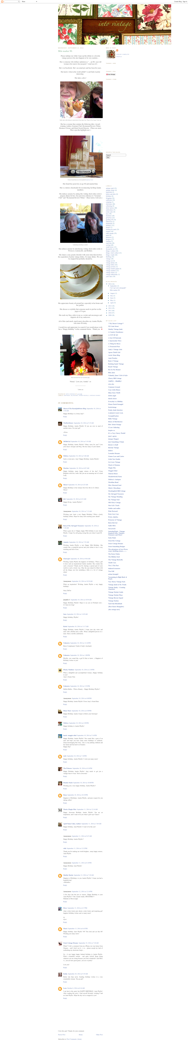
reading (108, 241)
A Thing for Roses (114, 343)
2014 (110, 284)
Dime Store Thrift (114, 393)
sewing (108, 245)
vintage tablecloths (112, 274)
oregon (108, 231)
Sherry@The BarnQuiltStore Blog (74, 408)
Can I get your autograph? (118, 288)
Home (81, 1035)
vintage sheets (110, 272)
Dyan (65, 795)
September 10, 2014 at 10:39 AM (82, 581)
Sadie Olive (112, 525)
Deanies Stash (68, 782)
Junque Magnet (113, 439)
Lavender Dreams (114, 453)
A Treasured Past (114, 346)
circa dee (111, 384)
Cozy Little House (114, 390)
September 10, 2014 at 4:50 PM (81, 711)
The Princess (67, 768)
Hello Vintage (112, 419)
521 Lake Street (113, 326)
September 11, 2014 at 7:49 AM (91, 824)
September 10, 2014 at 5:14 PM (87, 735)
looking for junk (111, 229)
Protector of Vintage (115, 520)
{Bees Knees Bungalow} (116, 606)
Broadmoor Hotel (89, 179)
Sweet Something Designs (116, 546)
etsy (107, 214)
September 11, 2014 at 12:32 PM (77, 848)
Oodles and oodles (114, 508)
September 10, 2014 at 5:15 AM (84, 423)
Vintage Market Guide (115, 592)
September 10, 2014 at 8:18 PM (82, 768)
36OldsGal (66, 441)
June (111, 298)
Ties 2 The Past (113, 565)
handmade (109, 223)
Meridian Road (113, 482)
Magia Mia (112, 468)
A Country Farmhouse (115, 332)
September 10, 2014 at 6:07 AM (79, 468)
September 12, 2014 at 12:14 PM (82, 891)
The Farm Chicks (114, 554)
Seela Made (112, 538)
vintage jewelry (110, 267)
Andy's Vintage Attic (115, 349)
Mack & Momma (114, 465)
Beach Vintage (113, 367)
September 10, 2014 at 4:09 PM (81, 698)
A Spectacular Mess (114, 341)
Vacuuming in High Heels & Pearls (117, 578)
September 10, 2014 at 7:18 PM (77, 756)
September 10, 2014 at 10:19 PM (77, 795)
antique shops (110, 190)
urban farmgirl (113, 574)
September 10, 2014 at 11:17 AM (78, 626)
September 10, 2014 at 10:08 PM (83, 783)
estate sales (109, 212)
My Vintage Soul (113, 499)
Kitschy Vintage (113, 447)
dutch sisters (112, 398)
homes (108, 227)
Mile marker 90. (115, 290)
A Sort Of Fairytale (114, 338)
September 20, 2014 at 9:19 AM (78, 974)
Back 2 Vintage (113, 361)
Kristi (65, 626)
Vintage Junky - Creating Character (116, 588)
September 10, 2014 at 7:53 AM (79, 542)
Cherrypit (66, 558)
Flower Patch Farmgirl (115, 404)
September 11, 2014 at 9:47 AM (82, 836)
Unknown (66, 643)
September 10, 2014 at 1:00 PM (80, 655)
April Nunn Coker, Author (72, 824)
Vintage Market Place (115, 595)
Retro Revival (112, 523)
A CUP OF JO (113, 335)
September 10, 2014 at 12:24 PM (80, 643)
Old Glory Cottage (114, 502)
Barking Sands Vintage (116, 364)
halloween (109, 222)
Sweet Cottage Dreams (70, 943)
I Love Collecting (113, 427)
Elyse (65, 908)
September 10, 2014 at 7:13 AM (82, 511)
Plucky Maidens (68, 669)
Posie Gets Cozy (113, 514)
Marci (65, 928)
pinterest (108, 237)
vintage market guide (112, 269)
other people (84, 395)
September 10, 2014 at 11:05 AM (77, 614)
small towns (109, 247)
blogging (74, 395)
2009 (110, 315)
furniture (108, 216)
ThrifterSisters (68, 423)
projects (108, 239)
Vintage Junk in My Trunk (117, 584)
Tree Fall (111, 571)
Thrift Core (112, 562)
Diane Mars (67, 711)
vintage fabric (110, 265)
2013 (110, 306)
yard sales (109, 276)
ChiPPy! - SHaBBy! (115, 381)
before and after (111, 194)
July (111, 296)
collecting (109, 206)
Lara (65, 988)
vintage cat (109, 261)
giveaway (109, 218)
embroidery (109, 210)
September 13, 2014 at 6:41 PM (78, 928)
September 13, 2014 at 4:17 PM (77, 908)
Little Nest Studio (114, 459)
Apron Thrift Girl (114, 352)
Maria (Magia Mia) (69, 809)
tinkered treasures (114, 568)
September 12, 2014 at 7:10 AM (84, 875)
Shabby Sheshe (68, 875)
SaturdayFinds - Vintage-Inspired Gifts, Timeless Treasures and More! (116, 533)
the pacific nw (110, 249)
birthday (67, 395)
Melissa (65, 456)
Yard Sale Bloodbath (115, 603)
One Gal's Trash (113, 505)
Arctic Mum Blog (114, 355)
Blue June (111, 372)
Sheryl (65, 484)
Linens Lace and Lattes (116, 456)
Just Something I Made (116, 442)
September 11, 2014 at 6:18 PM (81, 863)
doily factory (110, 208)
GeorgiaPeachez (113, 416)
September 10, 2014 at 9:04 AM (80, 559)
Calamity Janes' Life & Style (118, 375)
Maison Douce (113, 473)
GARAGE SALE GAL (115, 413)
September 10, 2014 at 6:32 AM (76, 499)
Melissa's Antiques (114, 479)
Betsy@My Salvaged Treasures (73, 526)
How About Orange (114, 424)
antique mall (110, 188)
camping (108, 202)
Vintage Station (113, 601)
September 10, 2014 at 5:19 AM (81, 441)
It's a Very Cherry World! (116, 433)
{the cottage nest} (114, 609)
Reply (65, 416)
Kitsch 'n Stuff (113, 445)
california (109, 200)
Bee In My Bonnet (114, 369)
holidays (108, 225)
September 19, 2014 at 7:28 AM (89, 943)
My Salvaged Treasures (116, 494)
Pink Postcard (113, 511)
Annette (66, 542)
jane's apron (112, 436)
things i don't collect (112, 253)
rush (64, 756)
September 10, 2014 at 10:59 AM (81, 600)
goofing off (109, 220)
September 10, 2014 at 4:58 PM (79, 723)
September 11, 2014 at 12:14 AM (87, 809)
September (113, 286)
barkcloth (109, 192)
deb (64, 499)
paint (107, 235)
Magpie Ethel (112, 471)
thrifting (108, 257)
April (112, 303)
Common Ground (114, 387)
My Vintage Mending (115, 497)
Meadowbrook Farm (115, 476)
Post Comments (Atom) (74, 1039)
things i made (110, 255)
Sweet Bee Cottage (114, 541)
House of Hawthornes (115, 421)
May (111, 300)
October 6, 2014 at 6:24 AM (76, 988)
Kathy (65, 974)
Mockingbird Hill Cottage (116, 491)
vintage (108, 259)
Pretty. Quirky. (113, 517)
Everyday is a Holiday (115, 401)
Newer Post (61, 1035)
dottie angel (112, 395)
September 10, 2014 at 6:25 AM (78, 485)
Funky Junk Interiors (115, 410)
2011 (110, 310)
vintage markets (111, 271)
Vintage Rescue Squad (115, 598)
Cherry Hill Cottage (114, 378)
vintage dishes (95, 395)
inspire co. (111, 430)
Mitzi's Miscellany (114, 488)
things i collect (110, 251)
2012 (110, 308)
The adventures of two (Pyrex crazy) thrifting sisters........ (118, 550)
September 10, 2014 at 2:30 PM (84, 670)
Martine (66, 468)
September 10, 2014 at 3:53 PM (80, 686)
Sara (64, 614)
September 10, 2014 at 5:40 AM (79, 456)
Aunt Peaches (112, 358)
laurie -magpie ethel (69, 735)
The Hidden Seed (114, 557)
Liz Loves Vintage (114, 462)
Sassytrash (111, 528)
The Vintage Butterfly (115, 560)
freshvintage (112, 407)
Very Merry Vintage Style (116, 581)
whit (64, 848)
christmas (109, 204)
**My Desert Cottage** (116, 323)
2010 (110, 313)
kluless (110, 450)
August (112, 293)
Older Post (99, 1035)
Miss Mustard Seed (114, 485)
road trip (108, 243)
